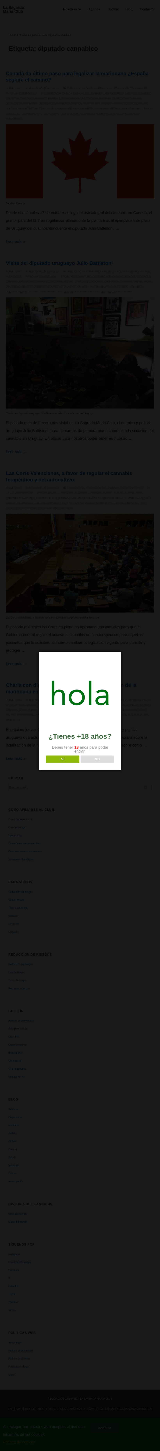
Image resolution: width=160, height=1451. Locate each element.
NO (97, 759)
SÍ (62, 759)
